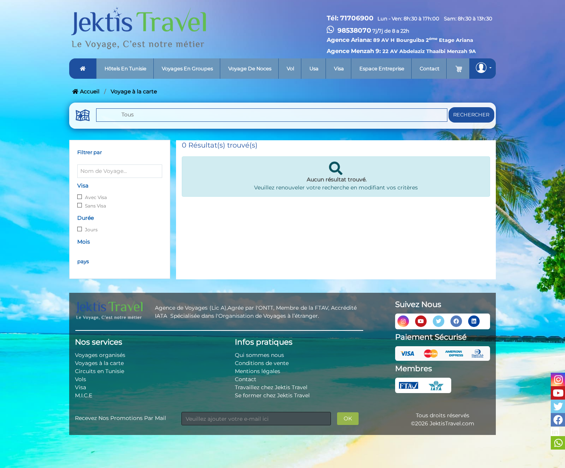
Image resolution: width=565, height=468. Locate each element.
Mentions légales (257, 371)
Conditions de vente (262, 363)
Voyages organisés (100, 355)
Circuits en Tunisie (99, 371)
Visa (339, 68)
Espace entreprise (381, 68)
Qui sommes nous (259, 355)
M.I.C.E (83, 395)
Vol (290, 68)
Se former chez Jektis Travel (272, 395)
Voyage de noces (249, 68)
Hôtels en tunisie (125, 68)
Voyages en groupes (187, 68)
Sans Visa (95, 206)
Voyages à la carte (99, 363)
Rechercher (471, 114)
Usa (314, 68)
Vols (80, 379)
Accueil (89, 91)
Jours (91, 229)
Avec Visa (96, 197)
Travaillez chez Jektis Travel (271, 387)
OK (348, 418)
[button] (482, 68)
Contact (429, 68)
